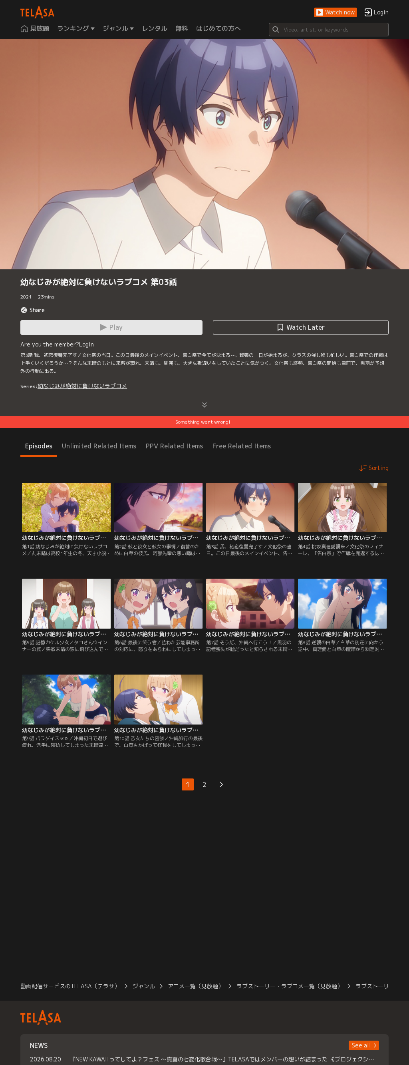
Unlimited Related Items (99, 446)
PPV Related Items (174, 446)
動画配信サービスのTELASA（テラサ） (70, 986)
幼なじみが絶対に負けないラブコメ (82, 386)
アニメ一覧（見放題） (196, 986)
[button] (335, 13)
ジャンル (144, 986)
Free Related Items (241, 446)
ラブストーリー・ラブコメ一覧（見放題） (289, 986)
